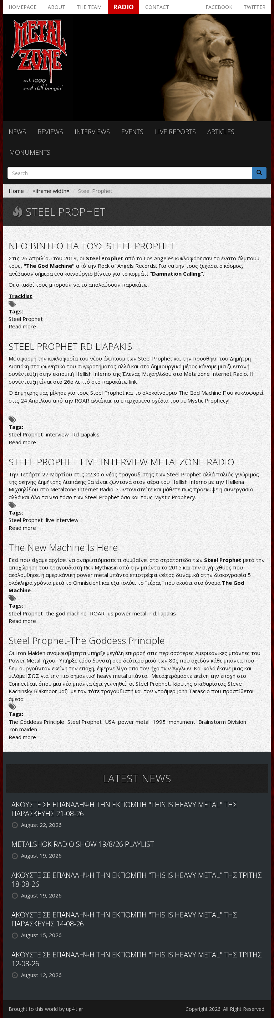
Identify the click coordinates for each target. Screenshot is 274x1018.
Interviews (92, 131)
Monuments (29, 152)
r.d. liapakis (162, 613)
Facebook (219, 7)
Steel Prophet (26, 318)
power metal (133, 721)
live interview (62, 519)
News (17, 131)
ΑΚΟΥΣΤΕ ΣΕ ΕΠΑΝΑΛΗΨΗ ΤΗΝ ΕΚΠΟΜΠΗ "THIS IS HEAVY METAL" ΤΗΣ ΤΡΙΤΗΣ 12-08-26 (136, 959)
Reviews (50, 131)
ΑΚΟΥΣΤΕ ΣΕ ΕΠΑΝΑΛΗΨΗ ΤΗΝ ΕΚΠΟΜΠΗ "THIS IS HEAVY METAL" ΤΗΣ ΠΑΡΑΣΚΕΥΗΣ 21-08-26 (124, 809)
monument (182, 721)
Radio (123, 6)
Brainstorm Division (222, 721)
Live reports (175, 131)
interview (57, 434)
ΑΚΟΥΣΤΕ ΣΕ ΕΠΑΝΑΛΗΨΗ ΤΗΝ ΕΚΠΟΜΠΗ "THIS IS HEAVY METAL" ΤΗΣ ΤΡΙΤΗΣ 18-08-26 (136, 879)
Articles (220, 131)
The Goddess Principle (36, 721)
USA (110, 721)
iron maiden (23, 729)
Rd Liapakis (86, 434)
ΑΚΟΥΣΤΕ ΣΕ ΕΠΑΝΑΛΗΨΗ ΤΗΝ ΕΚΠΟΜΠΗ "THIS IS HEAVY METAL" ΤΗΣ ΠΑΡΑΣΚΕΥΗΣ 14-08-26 (124, 919)
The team (89, 7)
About (56, 7)
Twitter (254, 7)
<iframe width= (51, 190)
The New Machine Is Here (63, 547)
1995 (159, 721)
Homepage (22, 7)
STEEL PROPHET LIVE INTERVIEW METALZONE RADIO (121, 461)
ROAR (97, 613)
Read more (22, 326)
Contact (157, 7)
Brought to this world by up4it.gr (46, 1009)
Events (132, 131)
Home (16, 190)
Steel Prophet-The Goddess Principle (87, 640)
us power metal (127, 613)
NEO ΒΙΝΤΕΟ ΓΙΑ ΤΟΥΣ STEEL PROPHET (92, 245)
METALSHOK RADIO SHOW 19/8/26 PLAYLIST (82, 844)
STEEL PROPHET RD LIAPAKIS (70, 346)
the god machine (66, 613)
